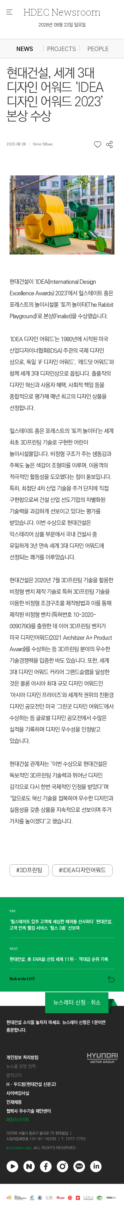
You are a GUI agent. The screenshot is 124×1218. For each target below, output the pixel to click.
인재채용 (14, 1102)
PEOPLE (98, 49)
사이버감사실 (17, 1093)
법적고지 (14, 1075)
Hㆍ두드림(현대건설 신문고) (31, 1084)
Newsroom (62, 12)
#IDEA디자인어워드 (82, 870)
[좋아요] (97, 144)
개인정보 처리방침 (22, 1057)
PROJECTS (61, 49)
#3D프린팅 (29, 870)
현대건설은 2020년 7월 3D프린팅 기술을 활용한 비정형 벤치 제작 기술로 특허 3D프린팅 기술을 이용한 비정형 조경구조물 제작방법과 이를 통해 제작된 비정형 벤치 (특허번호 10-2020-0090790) (61, 603)
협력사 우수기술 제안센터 (28, 1111)
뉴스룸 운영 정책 (21, 1066)
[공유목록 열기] (109, 144)
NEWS (25, 49)
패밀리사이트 (17, 1120)
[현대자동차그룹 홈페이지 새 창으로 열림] (102, 1088)
